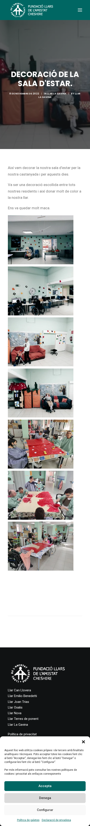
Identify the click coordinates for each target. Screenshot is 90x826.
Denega (45, 798)
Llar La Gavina (56, 93)
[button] (83, 742)
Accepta (45, 786)
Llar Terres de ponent (23, 719)
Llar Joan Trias (18, 702)
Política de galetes (28, 820)
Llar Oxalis (15, 707)
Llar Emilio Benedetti (22, 696)
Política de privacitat (22, 734)
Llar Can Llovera (19, 690)
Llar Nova (14, 713)
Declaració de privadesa (56, 820)
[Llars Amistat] (31, 10)
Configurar (45, 810)
